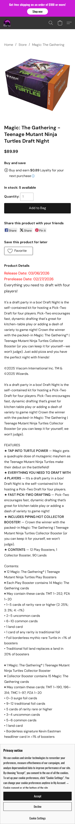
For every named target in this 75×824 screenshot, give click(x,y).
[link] (37, 817)
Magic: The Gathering (48, 44)
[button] (37, 11)
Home (8, 44)
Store (23, 44)
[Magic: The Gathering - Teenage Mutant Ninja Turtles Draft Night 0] (37, 84)
